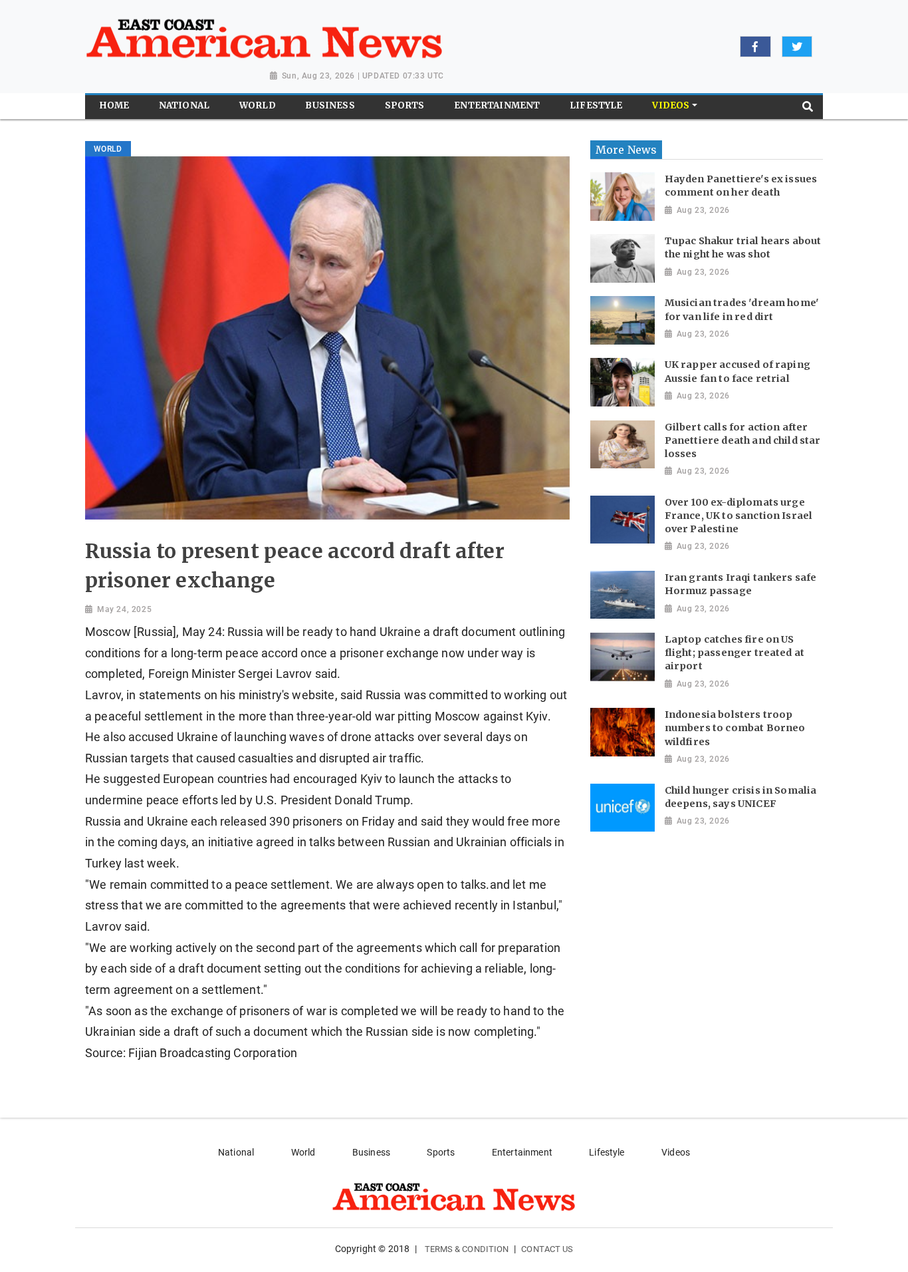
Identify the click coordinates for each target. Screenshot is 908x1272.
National (236, 1152)
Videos (675, 1152)
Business (371, 1152)
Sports (441, 1152)
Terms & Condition (467, 1249)
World (303, 1152)
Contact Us (547, 1249)
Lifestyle (606, 1152)
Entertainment (522, 1152)
